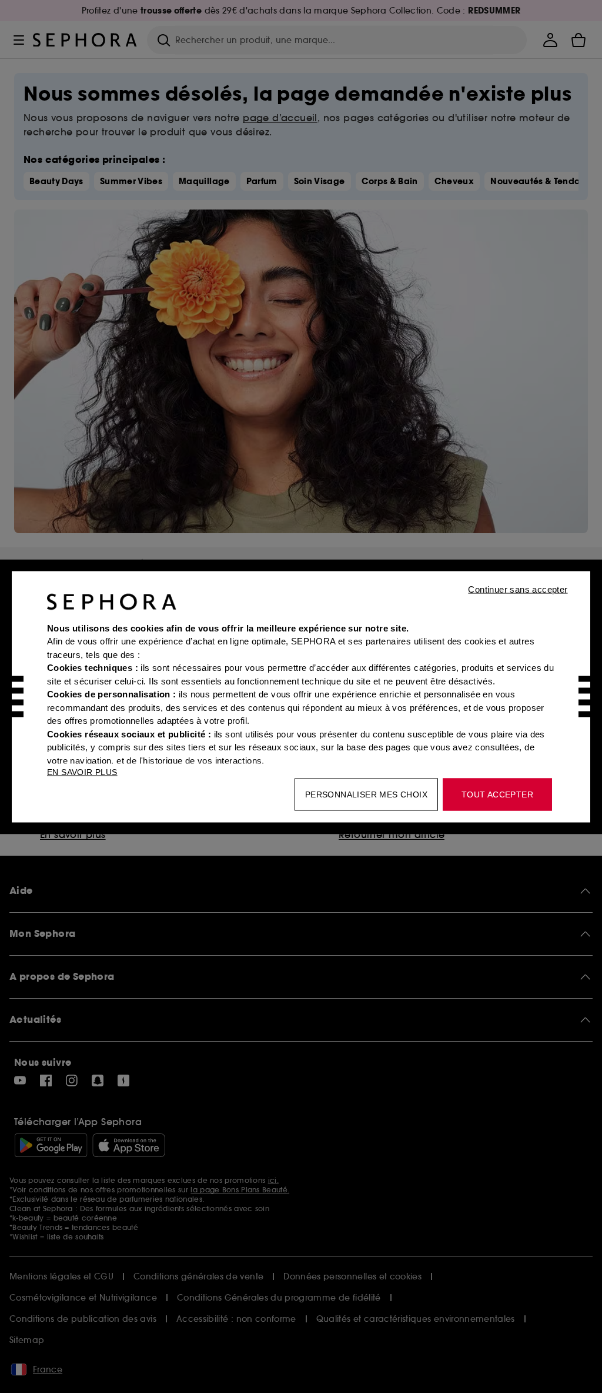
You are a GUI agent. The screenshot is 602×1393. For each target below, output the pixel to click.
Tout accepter (497, 794)
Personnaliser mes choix (366, 794)
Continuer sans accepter (517, 589)
